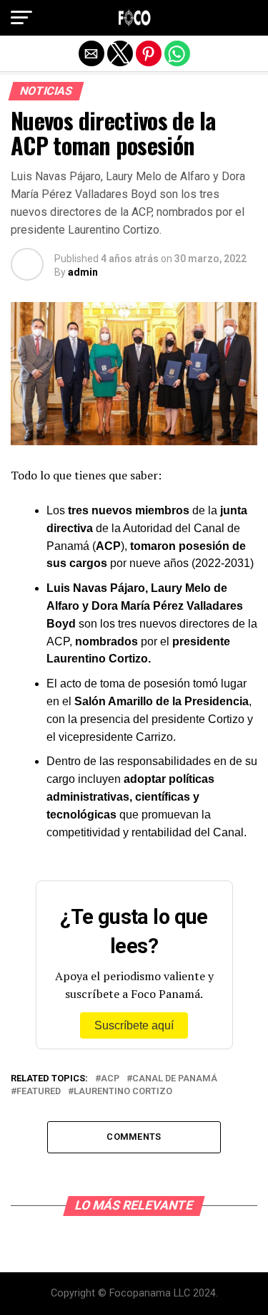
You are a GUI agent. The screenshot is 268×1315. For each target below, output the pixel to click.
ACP (110, 1078)
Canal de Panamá (174, 1078)
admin (83, 272)
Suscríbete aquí (134, 1025)
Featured (38, 1091)
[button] (21, 18)
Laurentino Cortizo (123, 1091)
